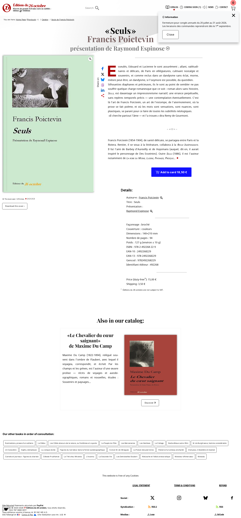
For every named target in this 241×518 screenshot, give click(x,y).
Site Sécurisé (8, 505)
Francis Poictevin (149, 198)
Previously (31, 19)
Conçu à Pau (27, 515)
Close (170, 34)
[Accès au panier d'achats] (233, 8)
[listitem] (19, 443)
